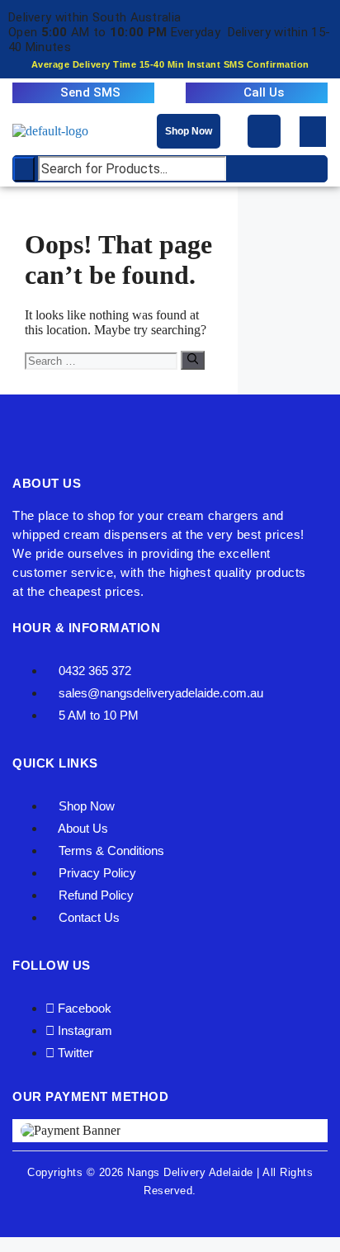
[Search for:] (103, 360)
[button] (313, 132)
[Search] (193, 360)
